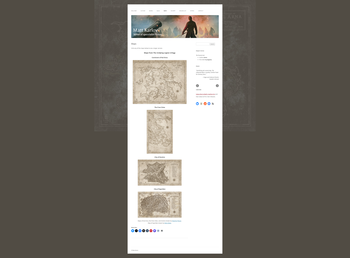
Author (143, 11)
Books (151, 11)
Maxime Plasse (176, 221)
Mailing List (182, 11)
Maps (165, 11)
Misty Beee (168, 223)
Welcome (134, 11)
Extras (192, 11)
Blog (158, 11)
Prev (197, 85)
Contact (200, 11)
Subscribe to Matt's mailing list (205, 94)
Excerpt (173, 11)
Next (217, 85)
